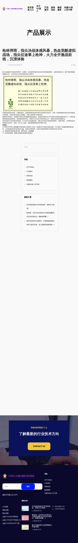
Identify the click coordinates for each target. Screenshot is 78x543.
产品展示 (46, 8)
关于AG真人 (38, 8)
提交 (28, 486)
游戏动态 (53, 8)
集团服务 (59, 8)
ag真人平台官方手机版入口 (11, 520)
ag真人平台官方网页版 (10, 517)
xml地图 (5, 507)
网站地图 (5, 510)
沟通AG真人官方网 (68, 8)
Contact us (39, 446)
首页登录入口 (31, 8)
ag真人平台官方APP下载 (10, 523)
